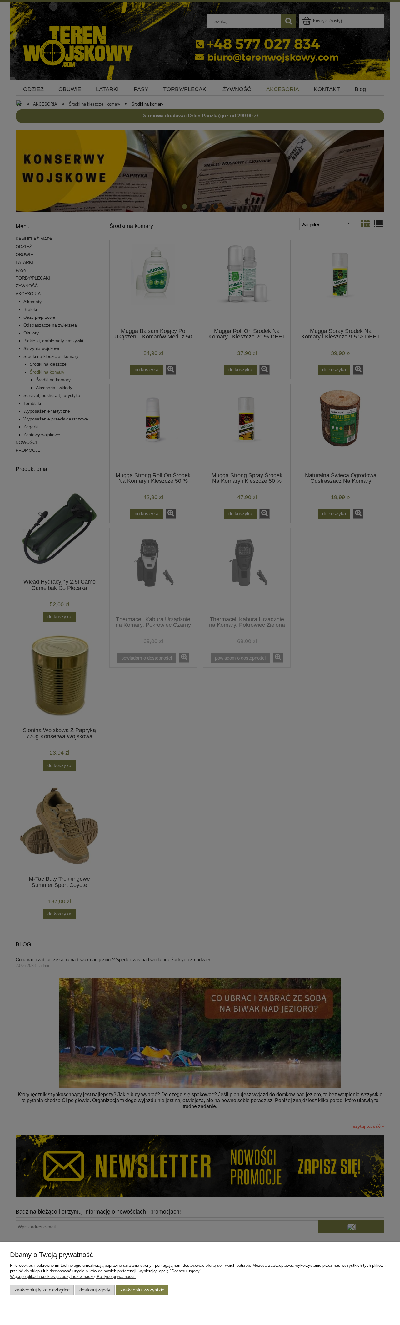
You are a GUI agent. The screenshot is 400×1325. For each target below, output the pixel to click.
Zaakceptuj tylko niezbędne (42, 1289)
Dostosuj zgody (94, 1289)
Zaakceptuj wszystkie (142, 1289)
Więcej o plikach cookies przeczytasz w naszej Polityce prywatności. (73, 1276)
